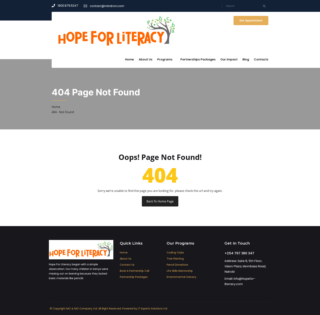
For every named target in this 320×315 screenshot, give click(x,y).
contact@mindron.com (107, 6)
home (124, 252)
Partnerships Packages (198, 59)
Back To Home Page (160, 201)
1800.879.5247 (68, 6)
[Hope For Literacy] (116, 31)
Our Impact (229, 59)
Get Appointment (250, 20)
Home (129, 59)
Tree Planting (175, 258)
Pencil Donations (177, 265)
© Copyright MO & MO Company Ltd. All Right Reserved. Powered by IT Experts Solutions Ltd (108, 308)
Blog (245, 59)
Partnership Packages (134, 277)
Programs (164, 59)
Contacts (261, 59)
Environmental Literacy (181, 277)
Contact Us (127, 265)
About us (125, 258)
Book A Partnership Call (134, 271)
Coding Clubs (175, 252)
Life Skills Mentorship (180, 271)
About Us (145, 59)
